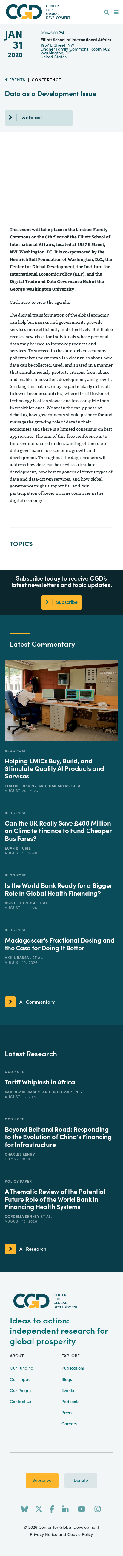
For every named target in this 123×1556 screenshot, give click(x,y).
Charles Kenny (20, 1154)
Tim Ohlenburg (21, 786)
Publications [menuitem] (73, 1368)
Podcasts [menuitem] (70, 1402)
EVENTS (16, 80)
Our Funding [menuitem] (21, 1368)
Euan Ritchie (18, 848)
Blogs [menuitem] (66, 1379)
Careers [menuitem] (69, 1424)
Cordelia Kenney (23, 1217)
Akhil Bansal (18, 958)
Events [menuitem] (67, 1390)
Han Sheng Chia (64, 786)
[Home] (61, 11)
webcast (31, 118)
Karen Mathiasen (23, 1092)
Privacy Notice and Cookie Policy (61, 1534)
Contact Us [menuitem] (20, 1402)
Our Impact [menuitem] (21, 1379)
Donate (81, 1480)
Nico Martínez (68, 1092)
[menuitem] (106, 12)
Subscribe (42, 1480)
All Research (32, 1249)
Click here (20, 302)
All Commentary (37, 1002)
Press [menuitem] (66, 1413)
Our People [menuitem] (21, 1390)
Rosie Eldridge (21, 903)
